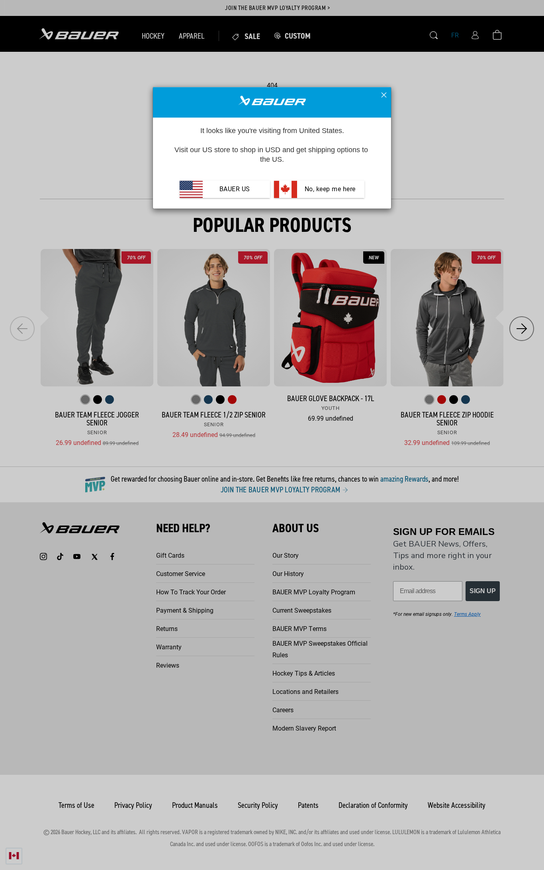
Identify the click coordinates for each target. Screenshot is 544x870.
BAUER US (234, 189)
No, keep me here (329, 189)
